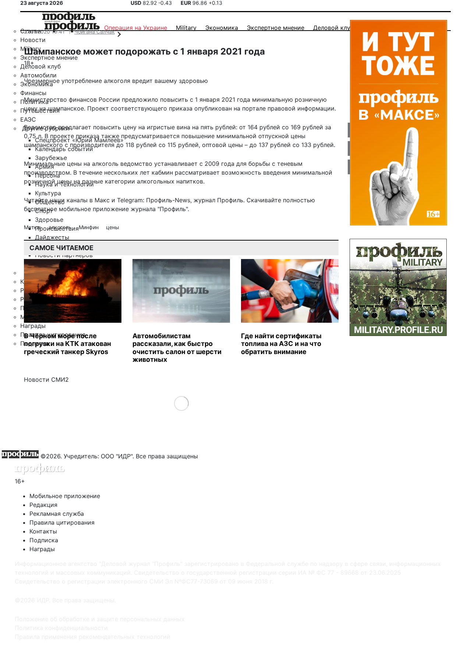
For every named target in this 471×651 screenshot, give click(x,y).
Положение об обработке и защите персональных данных (100, 619)
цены (112, 227)
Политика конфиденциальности (61, 627)
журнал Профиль (218, 200)
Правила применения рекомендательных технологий (92, 636)
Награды (42, 549)
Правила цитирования (62, 522)
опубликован (213, 108)
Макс (102, 200)
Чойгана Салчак (94, 31)
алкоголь (61, 227)
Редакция (43, 504)
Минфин (89, 227)
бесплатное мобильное (57, 209)
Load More (181, 403)
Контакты (43, 531)
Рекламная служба (56, 513)
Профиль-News (168, 200)
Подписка (43, 540)
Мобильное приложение (64, 496)
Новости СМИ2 (46, 379)
